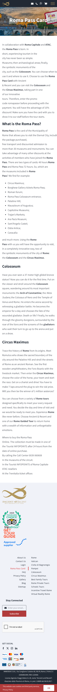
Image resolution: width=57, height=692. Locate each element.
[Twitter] (8, 648)
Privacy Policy (8, 690)
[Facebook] (3, 648)
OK (48, 688)
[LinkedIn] (16, 648)
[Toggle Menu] (52, 3)
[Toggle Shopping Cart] (46, 4)
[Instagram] (12, 648)
